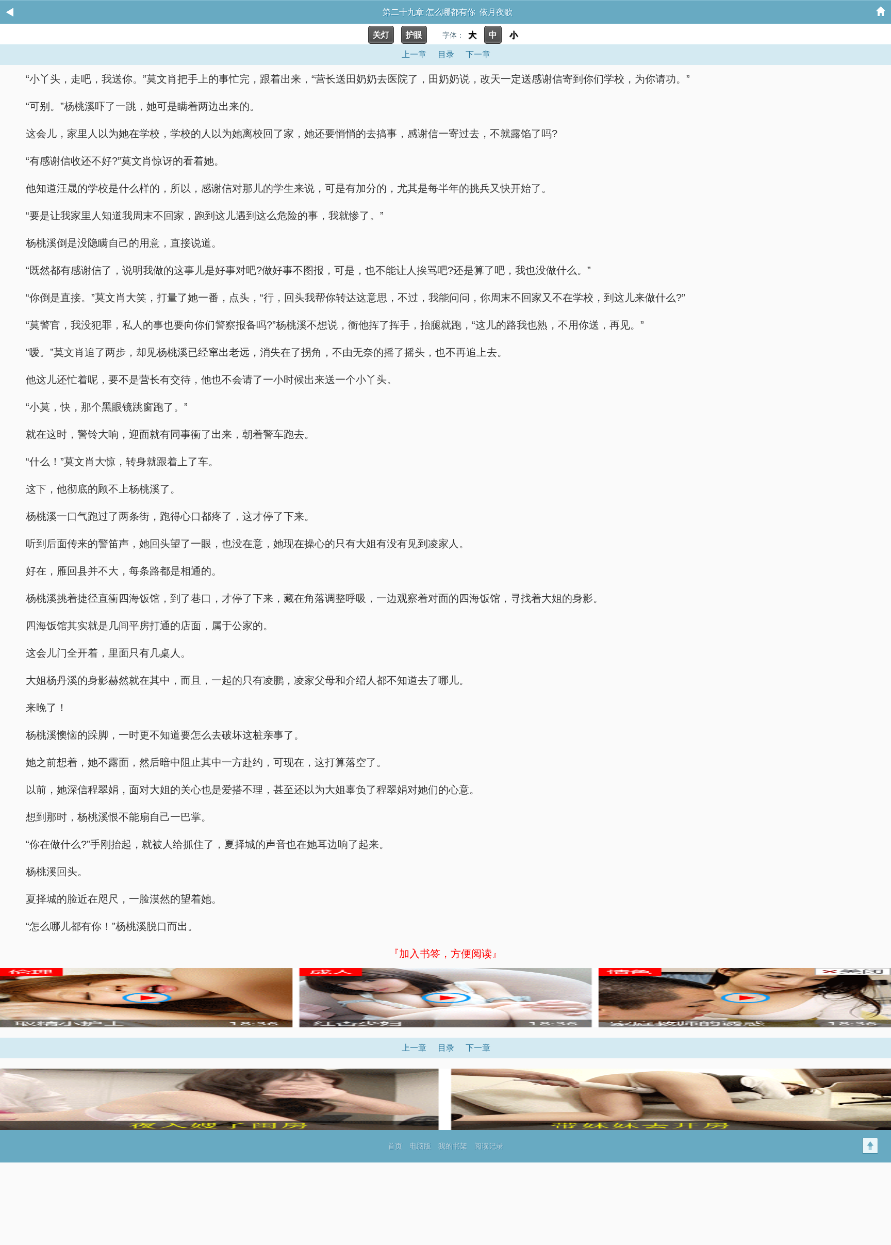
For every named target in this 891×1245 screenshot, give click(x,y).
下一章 (478, 54)
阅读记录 (488, 1146)
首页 (395, 1146)
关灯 (381, 34)
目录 (446, 54)
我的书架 (452, 1146)
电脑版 (420, 1146)
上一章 (414, 54)
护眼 (414, 34)
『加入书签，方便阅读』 (445, 953)
